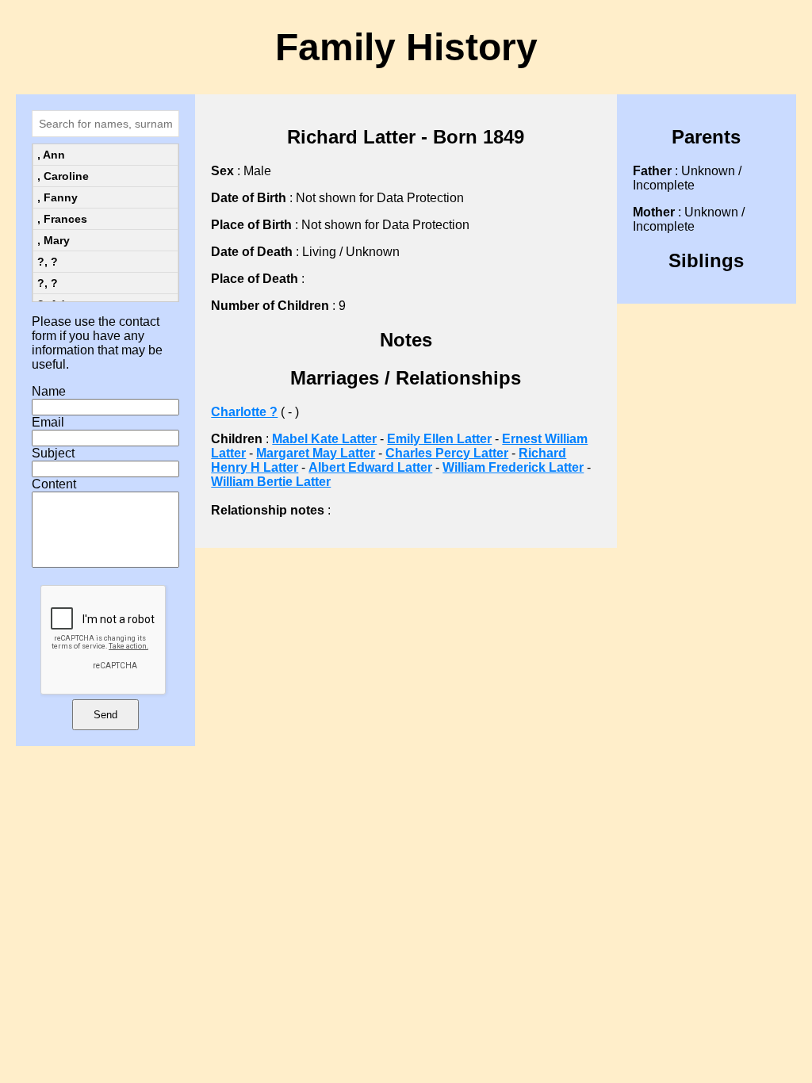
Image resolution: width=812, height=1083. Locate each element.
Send (105, 715)
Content (54, 484)
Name (49, 391)
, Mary (53, 240)
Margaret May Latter (315, 453)
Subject (53, 453)
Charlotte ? (244, 412)
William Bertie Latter (271, 481)
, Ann (51, 154)
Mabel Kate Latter (324, 439)
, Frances (62, 218)
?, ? (47, 261)
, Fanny (57, 197)
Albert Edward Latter (370, 467)
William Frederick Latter (513, 467)
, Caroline (63, 176)
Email (48, 422)
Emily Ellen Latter (439, 439)
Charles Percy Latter (446, 453)
